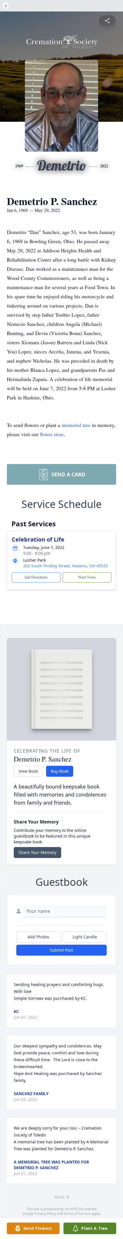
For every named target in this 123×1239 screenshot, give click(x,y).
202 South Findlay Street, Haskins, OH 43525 (65, 566)
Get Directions (36, 577)
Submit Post (61, 950)
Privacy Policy (45, 1213)
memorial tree (75, 425)
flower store (52, 434)
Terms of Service (77, 1213)
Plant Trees (87, 577)
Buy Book (59, 771)
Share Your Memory (37, 852)
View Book (28, 771)
